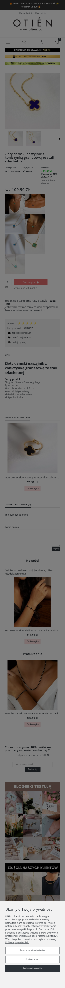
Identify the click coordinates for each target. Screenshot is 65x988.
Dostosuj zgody (33, 959)
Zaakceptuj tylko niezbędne (32, 950)
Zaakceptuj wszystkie (32, 968)
